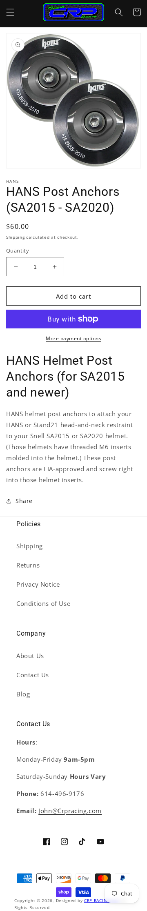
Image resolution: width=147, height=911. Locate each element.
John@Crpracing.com (70, 811)
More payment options (73, 338)
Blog (23, 694)
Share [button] (24, 501)
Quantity (17, 250)
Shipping (15, 237)
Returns (28, 565)
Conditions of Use (43, 603)
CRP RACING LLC (101, 900)
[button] (10, 12)
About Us (30, 656)
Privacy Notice (38, 584)
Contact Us (32, 675)
